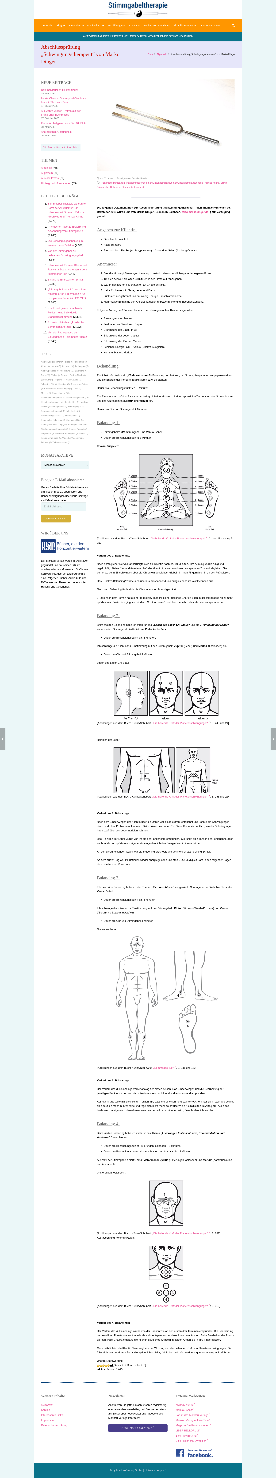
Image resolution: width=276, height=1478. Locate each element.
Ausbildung (67, 371)
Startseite (47, 1404)
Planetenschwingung (52, 402)
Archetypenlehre (50, 371)
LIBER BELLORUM (187, 1430)
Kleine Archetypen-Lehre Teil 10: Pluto (63, 123)
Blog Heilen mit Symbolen (191, 1440)
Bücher (55, 375)
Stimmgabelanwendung (54, 424)
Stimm (224, 182)
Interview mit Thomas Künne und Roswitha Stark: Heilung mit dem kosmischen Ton (67, 269)
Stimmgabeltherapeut (133, 187)
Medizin (46, 393)
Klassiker (64, 384)
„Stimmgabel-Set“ (163, 1067)
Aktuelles (46, 167)
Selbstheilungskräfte (52, 415)
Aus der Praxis (50, 178)
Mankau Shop (184, 1409)
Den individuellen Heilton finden (59, 89)
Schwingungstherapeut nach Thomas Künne (196, 182)
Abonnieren (56, 518)
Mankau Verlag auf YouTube (192, 1420)
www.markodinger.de (195, 211)
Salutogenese (59, 406)
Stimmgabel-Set (75, 420)
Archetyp (68, 366)
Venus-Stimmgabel (51, 438)
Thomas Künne (78, 429)
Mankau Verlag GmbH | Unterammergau (140, 1470)
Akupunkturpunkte (51, 366)
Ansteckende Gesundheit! (56, 131)
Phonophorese (60, 393)
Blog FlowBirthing (186, 1435)
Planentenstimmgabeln (53, 397)
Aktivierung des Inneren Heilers (57, 362)
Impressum (47, 1420)
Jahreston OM (49, 384)
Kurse (77, 388)
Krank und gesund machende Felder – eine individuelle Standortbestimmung (65, 312)
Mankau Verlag (184, 1404)
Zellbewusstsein (61, 442)
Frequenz (59, 380)
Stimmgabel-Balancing (53, 420)
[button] (64, 25)
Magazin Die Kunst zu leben (192, 1425)
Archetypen (81, 366)
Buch (45, 375)
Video (66, 438)
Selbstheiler (73, 411)
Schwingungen (76, 406)
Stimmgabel (72, 415)
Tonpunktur (47, 433)
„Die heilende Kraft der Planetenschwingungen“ (177, 538)
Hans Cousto (73, 380)
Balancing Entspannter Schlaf (65, 279)
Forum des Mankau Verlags (192, 1415)
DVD (49, 380)
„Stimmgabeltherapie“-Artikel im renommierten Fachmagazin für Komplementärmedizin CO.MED (67, 294)
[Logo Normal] (138, 9)
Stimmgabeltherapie (56, 429)
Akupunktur (80, 362)
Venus (83, 433)
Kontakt (45, 1409)
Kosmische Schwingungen (58, 388)
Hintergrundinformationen (56, 183)
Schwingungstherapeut (53, 411)
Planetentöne (71, 402)
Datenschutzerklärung (54, 1425)
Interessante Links (52, 1415)
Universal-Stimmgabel (66, 433)
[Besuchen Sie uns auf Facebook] (194, 1453)
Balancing (81, 371)
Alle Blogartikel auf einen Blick (61, 147)
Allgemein (47, 172)
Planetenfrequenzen (77, 397)
